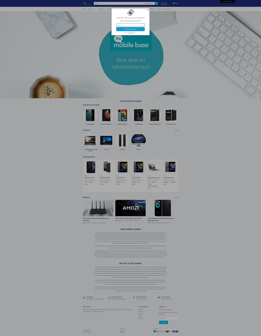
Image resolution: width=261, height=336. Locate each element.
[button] (148, 10)
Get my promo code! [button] (130, 29)
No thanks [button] (130, 33)
